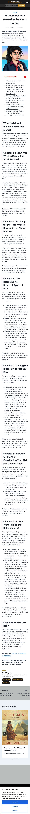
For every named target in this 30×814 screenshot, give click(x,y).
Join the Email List (17, 679)
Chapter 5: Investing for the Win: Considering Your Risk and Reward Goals (15, 107)
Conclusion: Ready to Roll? (14, 115)
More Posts (6, 682)
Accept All (15, 802)
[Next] (25, 734)
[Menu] (27, 2)
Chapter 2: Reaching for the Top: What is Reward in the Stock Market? (15, 92)
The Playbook (6, 679)
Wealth (15, 12)
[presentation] (15, 727)
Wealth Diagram (11, 27)
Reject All (15, 810)
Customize (15, 806)
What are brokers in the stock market (6, 693)
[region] (15, 800)
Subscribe (21, 5)
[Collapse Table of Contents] (25, 77)
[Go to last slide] (4, 734)
